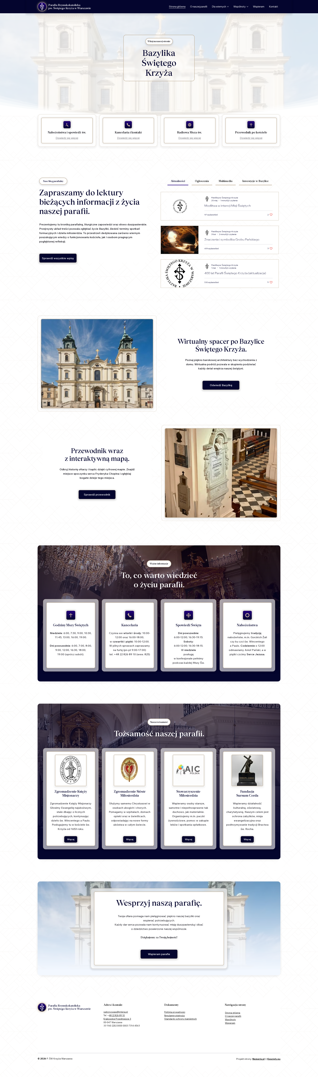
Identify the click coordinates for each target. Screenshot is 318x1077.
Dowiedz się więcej (67, 138)
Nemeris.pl (258, 1058)
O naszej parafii (233, 1016)
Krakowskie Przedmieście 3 (117, 1019)
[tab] (177, 181)
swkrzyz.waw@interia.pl (116, 1012)
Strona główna (232, 1012)
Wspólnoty (230, 1019)
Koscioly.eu (273, 1058)
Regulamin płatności (174, 1015)
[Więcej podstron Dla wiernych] (228, 6)
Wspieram (230, 1023)
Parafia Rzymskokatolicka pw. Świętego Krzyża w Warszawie (69, 6)
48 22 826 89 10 (117, 1015)
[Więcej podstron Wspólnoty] (247, 6)
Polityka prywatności (174, 1012)
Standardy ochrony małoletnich (180, 1019)
